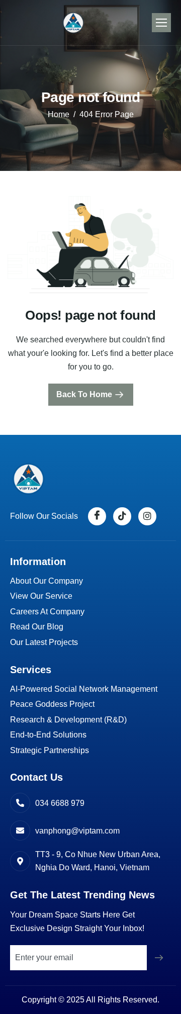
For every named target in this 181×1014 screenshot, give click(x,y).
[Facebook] (97, 516)
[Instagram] (147, 516)
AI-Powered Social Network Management (83, 689)
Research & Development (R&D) (68, 719)
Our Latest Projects (44, 642)
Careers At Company (47, 611)
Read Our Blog (36, 626)
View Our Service (41, 596)
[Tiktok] (122, 516)
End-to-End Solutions (48, 734)
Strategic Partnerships (49, 750)
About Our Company (46, 581)
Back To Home (84, 394)
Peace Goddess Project (52, 704)
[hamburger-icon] (161, 22)
